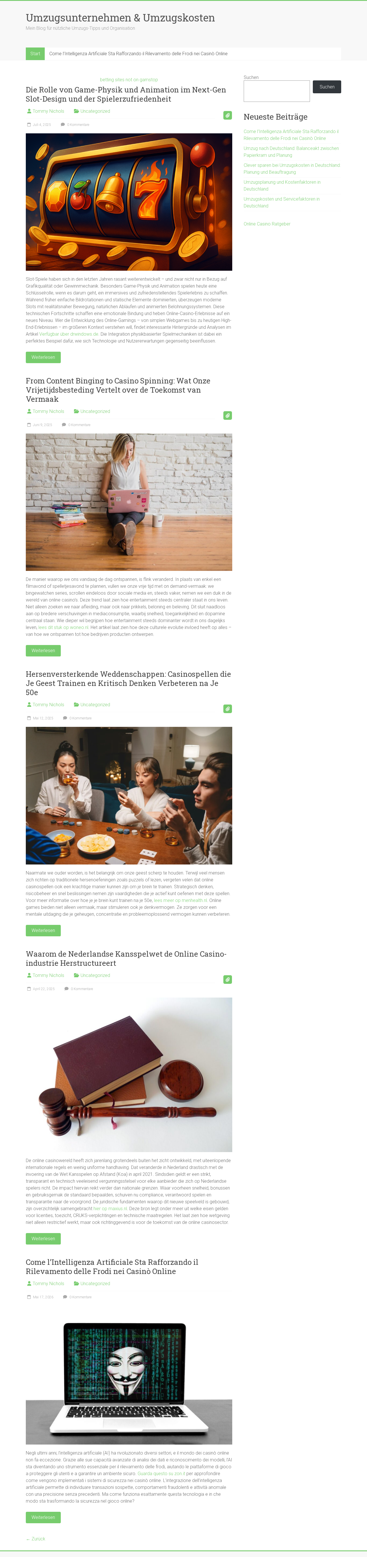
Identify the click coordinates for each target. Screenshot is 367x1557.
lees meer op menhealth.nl (180, 900)
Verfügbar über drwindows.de (68, 334)
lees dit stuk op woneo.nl (63, 627)
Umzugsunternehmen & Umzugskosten (120, 17)
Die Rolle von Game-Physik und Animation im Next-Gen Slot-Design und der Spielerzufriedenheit (126, 94)
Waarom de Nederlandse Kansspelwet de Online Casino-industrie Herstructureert (126, 958)
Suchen (251, 77)
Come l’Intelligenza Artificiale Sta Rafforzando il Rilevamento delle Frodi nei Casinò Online (138, 53)
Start (35, 53)
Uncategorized (95, 111)
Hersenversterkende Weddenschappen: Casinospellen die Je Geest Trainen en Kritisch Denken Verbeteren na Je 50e (128, 683)
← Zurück (35, 1539)
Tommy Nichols (48, 111)
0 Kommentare (77, 125)
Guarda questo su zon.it (161, 1473)
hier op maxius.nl (110, 1208)
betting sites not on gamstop (129, 79)
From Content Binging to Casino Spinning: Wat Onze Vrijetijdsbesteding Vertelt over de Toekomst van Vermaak (118, 390)
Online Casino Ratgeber (267, 224)
